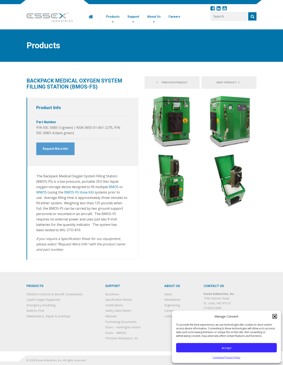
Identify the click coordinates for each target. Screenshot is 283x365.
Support (133, 16)
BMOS (114, 187)
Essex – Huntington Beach (122, 327)
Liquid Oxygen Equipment (43, 300)
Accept (226, 348)
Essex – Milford (115, 333)
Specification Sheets (118, 300)
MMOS (41, 192)
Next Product (227, 82)
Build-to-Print (35, 311)
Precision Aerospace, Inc (121, 338)
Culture (169, 316)
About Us (154, 16)
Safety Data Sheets (118, 311)
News (168, 294)
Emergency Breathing (41, 305)
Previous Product (174, 82)
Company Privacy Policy (226, 357)
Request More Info (55, 148)
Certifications (114, 305)
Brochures (112, 294)
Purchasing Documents (121, 322)
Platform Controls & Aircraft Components (54, 294)
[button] (275, 316)
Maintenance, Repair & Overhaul (48, 316)
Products (113, 16)
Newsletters (172, 300)
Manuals (111, 316)
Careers (174, 16)
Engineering (172, 305)
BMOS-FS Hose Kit (78, 192)
